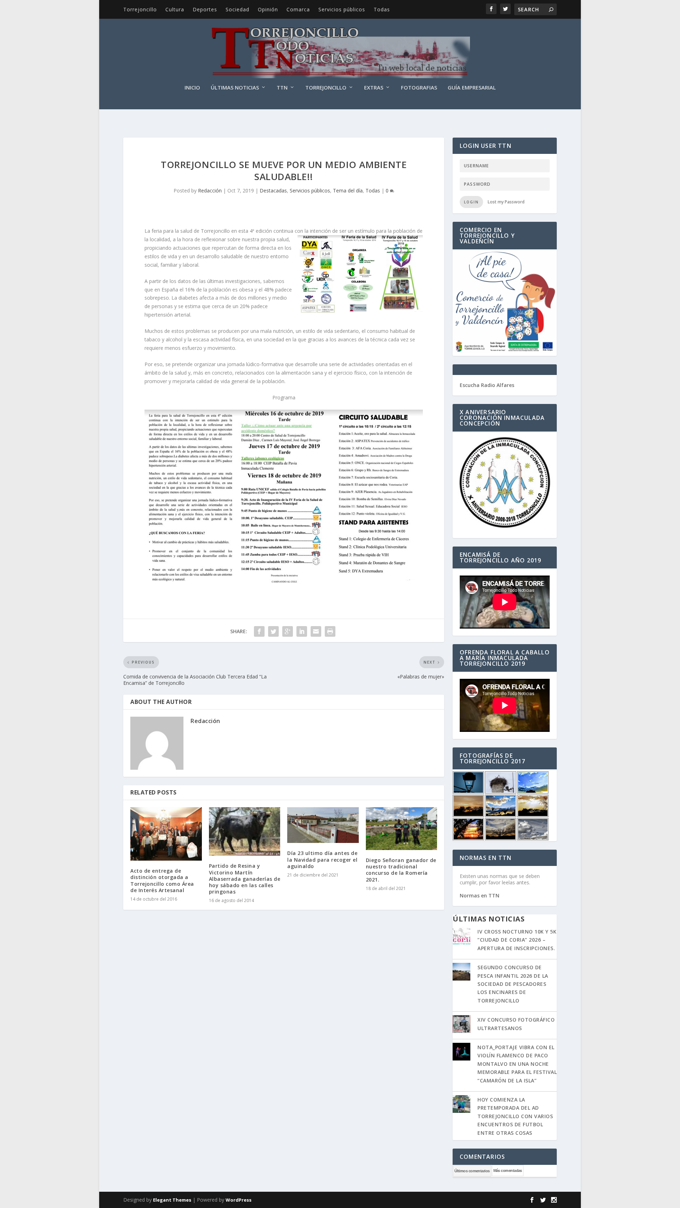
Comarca (298, 9)
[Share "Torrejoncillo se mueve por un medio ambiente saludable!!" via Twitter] (273, 631)
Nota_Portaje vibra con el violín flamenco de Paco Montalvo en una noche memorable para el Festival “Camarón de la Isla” (517, 1064)
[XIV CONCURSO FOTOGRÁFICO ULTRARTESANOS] (461, 1024)
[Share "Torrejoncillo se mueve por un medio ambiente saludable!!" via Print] (330, 631)
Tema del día (348, 190)
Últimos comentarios (472, 1171)
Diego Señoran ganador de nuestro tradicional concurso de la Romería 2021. (401, 870)
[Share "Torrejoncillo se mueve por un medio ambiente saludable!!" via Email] (316, 631)
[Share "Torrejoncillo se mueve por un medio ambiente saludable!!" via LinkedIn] (302, 631)
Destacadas (273, 190)
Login (471, 202)
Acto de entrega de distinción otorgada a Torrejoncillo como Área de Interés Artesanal (162, 880)
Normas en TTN (479, 895)
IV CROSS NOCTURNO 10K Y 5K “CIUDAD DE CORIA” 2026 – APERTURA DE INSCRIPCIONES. (516, 940)
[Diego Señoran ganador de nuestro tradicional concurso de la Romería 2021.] (401, 828)
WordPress (238, 1200)
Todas (382, 9)
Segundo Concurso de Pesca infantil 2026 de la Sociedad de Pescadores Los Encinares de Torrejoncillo (512, 984)
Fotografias (419, 88)
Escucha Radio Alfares (487, 385)
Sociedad (237, 9)
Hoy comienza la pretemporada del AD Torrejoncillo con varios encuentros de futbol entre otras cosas (515, 1116)
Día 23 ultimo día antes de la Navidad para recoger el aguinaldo (322, 859)
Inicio (192, 88)
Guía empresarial (472, 88)
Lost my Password (506, 202)
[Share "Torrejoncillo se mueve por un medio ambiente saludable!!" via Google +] (287, 631)
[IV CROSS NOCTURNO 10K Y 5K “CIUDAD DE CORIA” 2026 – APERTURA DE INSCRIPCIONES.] (461, 936)
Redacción (210, 190)
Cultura (174, 9)
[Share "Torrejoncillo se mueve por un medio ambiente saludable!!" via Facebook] (259, 631)
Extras (373, 88)
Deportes (205, 9)
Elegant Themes (172, 1200)
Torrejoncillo (140, 9)
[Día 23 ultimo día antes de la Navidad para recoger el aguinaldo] (323, 825)
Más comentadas (507, 1170)
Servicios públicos (341, 9)
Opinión (268, 9)
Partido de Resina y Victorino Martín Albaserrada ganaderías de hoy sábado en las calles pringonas (244, 878)
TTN (282, 88)
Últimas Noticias (235, 88)
